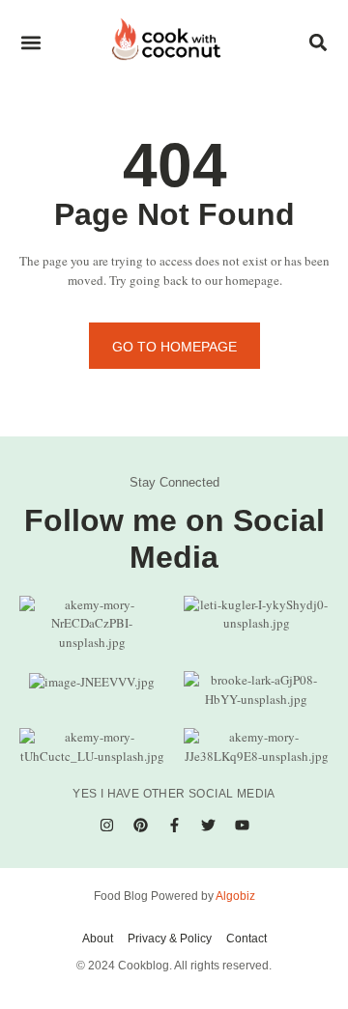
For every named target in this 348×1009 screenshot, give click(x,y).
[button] (30, 43)
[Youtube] (241, 824)
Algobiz (235, 896)
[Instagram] (106, 824)
